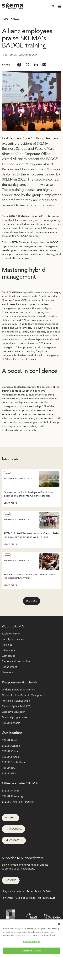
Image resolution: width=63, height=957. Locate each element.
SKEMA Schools (11, 723)
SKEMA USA (9, 773)
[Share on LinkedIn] (36, 64)
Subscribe (10, 880)
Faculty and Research (14, 639)
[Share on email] (44, 64)
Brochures (15, 828)
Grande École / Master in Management (24, 695)
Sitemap (8, 898)
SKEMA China (10, 751)
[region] (31, 938)
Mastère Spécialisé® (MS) (16, 706)
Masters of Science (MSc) (16, 701)
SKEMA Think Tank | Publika (18, 802)
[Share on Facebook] (19, 64)
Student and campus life (16, 661)
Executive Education (13, 712)
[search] (53, 6)
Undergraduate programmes (18, 689)
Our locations (12, 733)
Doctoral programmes (14, 717)
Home (5, 18)
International (9, 650)
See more (31, 600)
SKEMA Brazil (9, 740)
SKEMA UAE (9, 768)
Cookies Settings (31, 941)
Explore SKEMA (11, 633)
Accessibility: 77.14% (38, 891)
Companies (8, 656)
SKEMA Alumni (10, 790)
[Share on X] (27, 64)
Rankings (7, 645)
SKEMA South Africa (13, 762)
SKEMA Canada (11, 746)
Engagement (9, 667)
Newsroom (8, 672)
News (16, 18)
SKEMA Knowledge (13, 796)
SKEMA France (10, 757)
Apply (12, 817)
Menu (59, 6)
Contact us (15, 840)
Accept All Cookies (31, 950)
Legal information (13, 891)
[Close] (59, 924)
